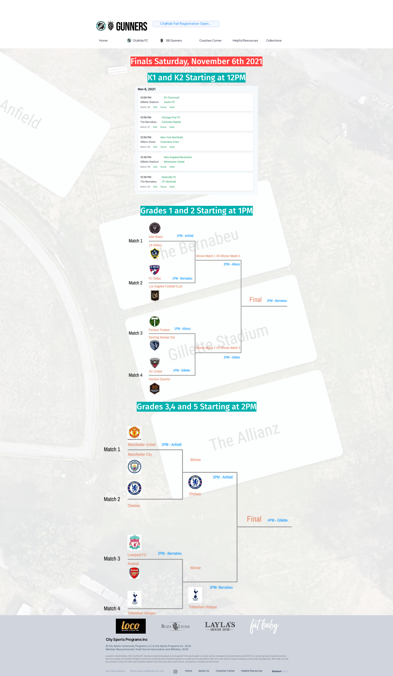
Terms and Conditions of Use (147, 671)
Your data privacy (115, 671)
